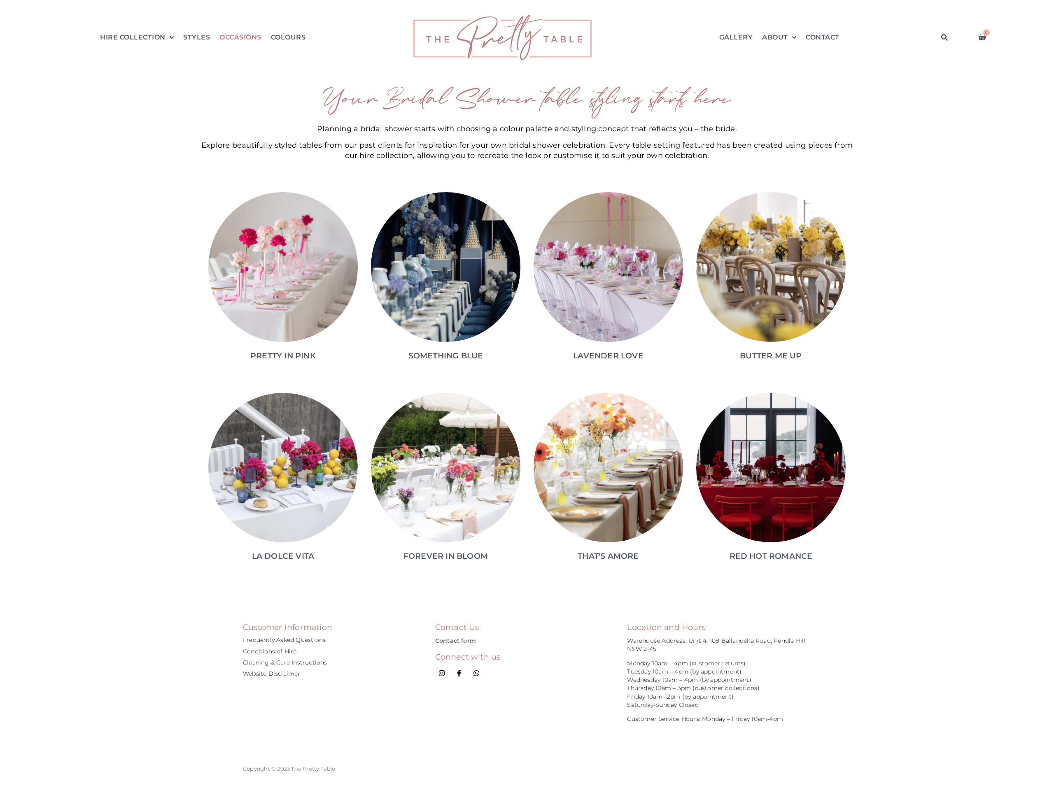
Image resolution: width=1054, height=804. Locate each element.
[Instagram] (441, 673)
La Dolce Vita (283, 556)
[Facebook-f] (459, 673)
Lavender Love (608, 355)
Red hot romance (771, 556)
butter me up (771, 355)
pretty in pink (283, 355)
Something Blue (445, 355)
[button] (944, 37)
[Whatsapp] (476, 673)
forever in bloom (445, 556)
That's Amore (608, 556)
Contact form (455, 640)
